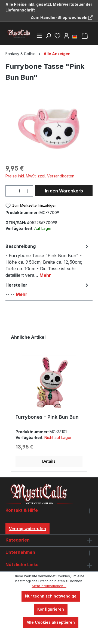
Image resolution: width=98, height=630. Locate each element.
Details (49, 461)
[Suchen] (48, 35)
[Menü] (39, 35)
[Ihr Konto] (66, 35)
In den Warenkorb (64, 191)
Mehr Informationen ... (49, 586)
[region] (49, 128)
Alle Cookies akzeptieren (51, 622)
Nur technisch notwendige (50, 596)
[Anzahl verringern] (11, 191)
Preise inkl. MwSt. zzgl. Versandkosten (39, 176)
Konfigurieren (50, 609)
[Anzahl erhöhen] (27, 191)
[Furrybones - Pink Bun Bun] (49, 382)
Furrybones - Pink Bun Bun (47, 417)
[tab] (47, 260)
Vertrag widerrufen (27, 528)
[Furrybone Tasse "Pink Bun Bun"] (48, 128)
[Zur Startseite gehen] (19, 33)
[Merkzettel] (57, 35)
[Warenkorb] (84, 35)
